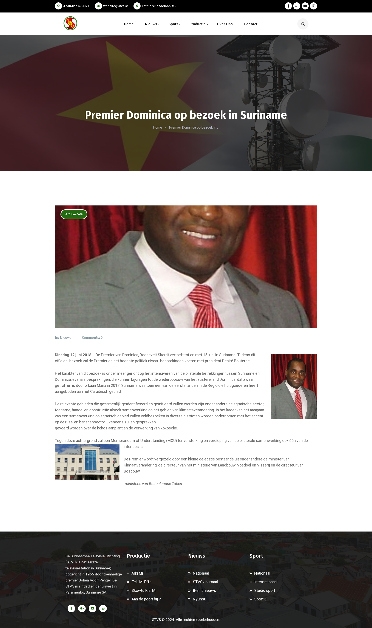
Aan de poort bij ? (146, 599)
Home (129, 24)
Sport (173, 24)
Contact (250, 24)
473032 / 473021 (76, 6)
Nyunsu (199, 599)
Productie (197, 24)
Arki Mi (137, 573)
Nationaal (201, 573)
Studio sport (264, 590)
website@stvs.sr (115, 6)
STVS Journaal (205, 582)
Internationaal (265, 582)
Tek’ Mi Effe (142, 582)
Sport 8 (260, 599)
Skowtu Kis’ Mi (144, 590)
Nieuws (151, 24)
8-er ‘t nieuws (204, 590)
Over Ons (225, 24)
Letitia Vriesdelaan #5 (159, 6)
